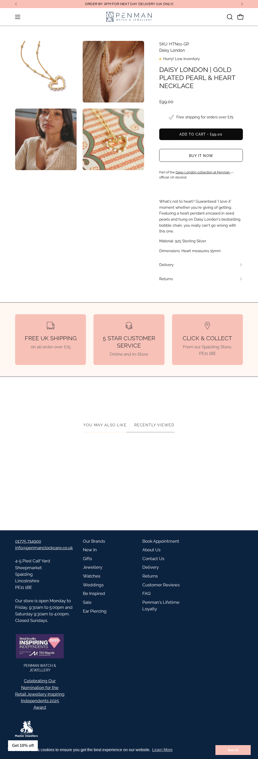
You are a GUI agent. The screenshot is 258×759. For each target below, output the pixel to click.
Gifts (87, 558)
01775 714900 (28, 541)
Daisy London (172, 50)
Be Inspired (94, 593)
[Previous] (16, 4)
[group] (129, 4)
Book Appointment (160, 541)
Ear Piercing (95, 611)
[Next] (242, 4)
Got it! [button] (233, 750)
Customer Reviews (161, 584)
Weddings (93, 584)
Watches (91, 576)
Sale (87, 602)
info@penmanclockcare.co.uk (44, 547)
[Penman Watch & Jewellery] (129, 17)
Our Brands (94, 541)
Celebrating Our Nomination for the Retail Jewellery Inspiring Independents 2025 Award (39, 694)
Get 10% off (23, 745)
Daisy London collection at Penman (203, 172)
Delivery (150, 567)
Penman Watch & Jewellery (40, 667)
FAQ (146, 593)
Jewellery (92, 567)
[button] (229, 16)
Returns (150, 576)
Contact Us (153, 558)
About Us (151, 549)
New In (90, 549)
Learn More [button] (162, 750)
